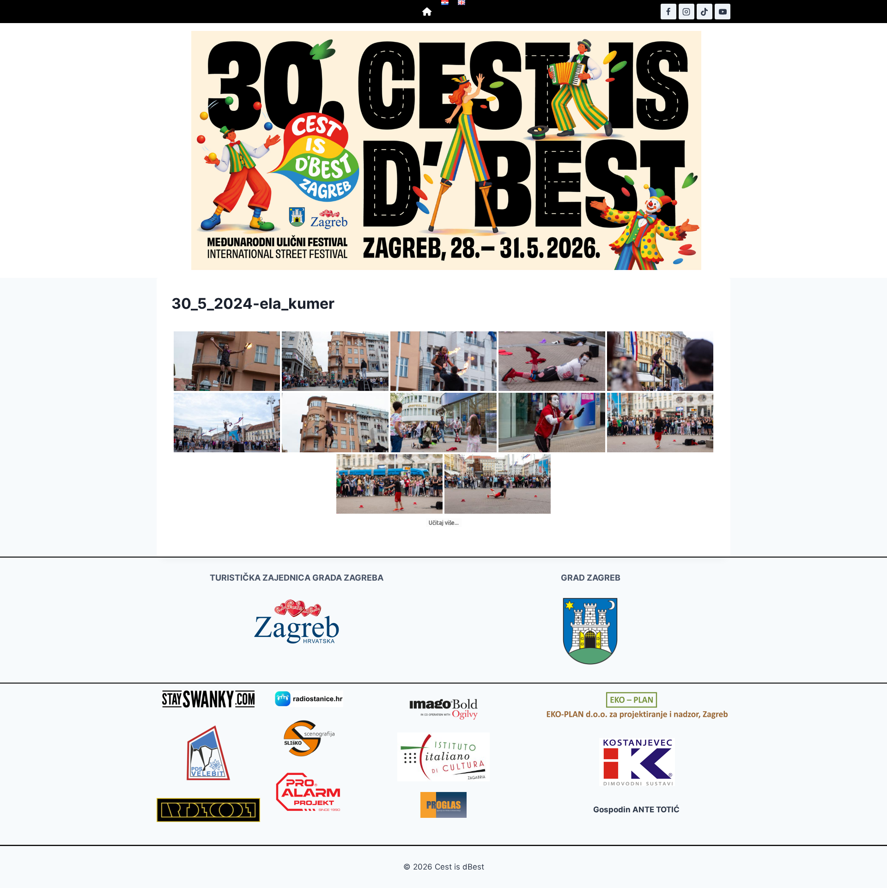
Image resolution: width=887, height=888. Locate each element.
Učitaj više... (444, 523)
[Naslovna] (427, 11)
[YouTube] (722, 11)
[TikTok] (704, 11)
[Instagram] (686, 11)
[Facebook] (668, 11)
